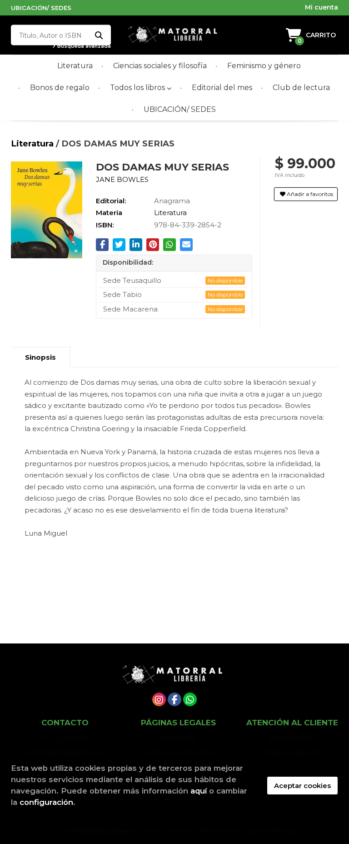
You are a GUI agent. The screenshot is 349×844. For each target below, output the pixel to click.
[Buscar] (98, 35)
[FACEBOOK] (174, 699)
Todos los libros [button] (138, 87)
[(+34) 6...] (190, 699)
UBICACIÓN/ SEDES (41, 7)
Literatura (33, 143)
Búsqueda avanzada (83, 46)
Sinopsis (40, 357)
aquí (198, 790)
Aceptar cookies (302, 785)
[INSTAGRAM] (159, 699)
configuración (46, 802)
